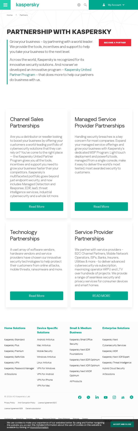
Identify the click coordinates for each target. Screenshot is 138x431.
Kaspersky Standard (14, 339)
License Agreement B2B (13, 408)
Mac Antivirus (43, 345)
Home (10, 15)
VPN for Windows (46, 368)
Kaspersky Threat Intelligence (116, 362)
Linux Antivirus (44, 362)
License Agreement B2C (47, 403)
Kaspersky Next (110, 339)
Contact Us (8, 419)
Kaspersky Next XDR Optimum (85, 365)
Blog (37, 419)
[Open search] (85, 4)
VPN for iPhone (45, 379)
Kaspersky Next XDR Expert (116, 356)
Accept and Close (122, 424)
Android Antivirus (45, 339)
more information (39, 427)
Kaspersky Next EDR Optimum (85, 359)
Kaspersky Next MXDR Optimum (81, 373)
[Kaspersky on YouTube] (106, 397)
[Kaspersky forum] (123, 397)
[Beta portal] (131, 397)
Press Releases (64, 419)
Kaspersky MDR (110, 351)
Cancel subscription (33, 408)
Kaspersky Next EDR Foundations (80, 351)
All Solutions (10, 374)
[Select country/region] (79, 4)
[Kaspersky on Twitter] (88, 397)
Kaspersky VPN (11, 362)
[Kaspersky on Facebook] (80, 397)
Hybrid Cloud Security (113, 368)
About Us (19, 419)
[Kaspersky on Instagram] (114, 397)
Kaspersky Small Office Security (81, 341)
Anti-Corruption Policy (26, 403)
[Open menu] (5, 5)
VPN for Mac (43, 385)
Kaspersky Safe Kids (14, 356)
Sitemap (76, 419)
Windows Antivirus (46, 356)
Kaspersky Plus (11, 345)
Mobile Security (45, 351)
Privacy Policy (9, 403)
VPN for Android (45, 374)
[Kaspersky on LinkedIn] (97, 397)
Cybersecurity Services (114, 345)
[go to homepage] (27, 5)
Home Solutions (14, 328)
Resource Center (49, 419)
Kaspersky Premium (14, 351)
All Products (76, 381)
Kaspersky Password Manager (19, 368)
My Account (114, 4)
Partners (29, 419)
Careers (85, 419)
